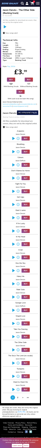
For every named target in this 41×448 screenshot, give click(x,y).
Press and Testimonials (11, 427)
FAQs (5, 429)
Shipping (25, 427)
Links (19, 429)
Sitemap (20, 432)
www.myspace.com (20, 106)
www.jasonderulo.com (28, 104)
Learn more (17, 445)
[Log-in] (27, 3)
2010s (13, 66)
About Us (12, 429)
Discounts (28, 425)
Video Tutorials (8, 423)
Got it (26, 445)
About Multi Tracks (29, 429)
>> (28, 397)
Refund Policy (32, 423)
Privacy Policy (20, 423)
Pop (8, 66)
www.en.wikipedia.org (11, 104)
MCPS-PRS (22, 412)
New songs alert (12, 33)
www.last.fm (7, 106)
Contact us (12, 432)
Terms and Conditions (15, 425)
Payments (33, 427)
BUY (11, 79)
